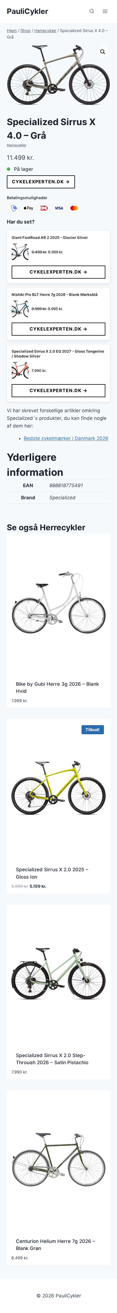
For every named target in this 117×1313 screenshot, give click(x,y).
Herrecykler (16, 145)
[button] (103, 52)
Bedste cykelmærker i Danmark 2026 (66, 438)
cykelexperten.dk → (41, 181)
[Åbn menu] (105, 11)
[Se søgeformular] (92, 11)
